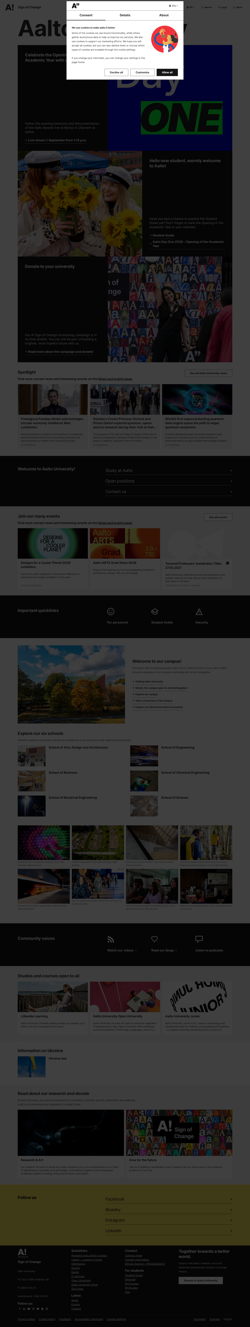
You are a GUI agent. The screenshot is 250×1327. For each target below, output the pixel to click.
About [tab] (164, 15)
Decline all (116, 72)
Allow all (167, 72)
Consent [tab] (86, 15)
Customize (142, 72)
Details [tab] (125, 15)
